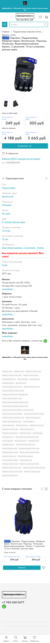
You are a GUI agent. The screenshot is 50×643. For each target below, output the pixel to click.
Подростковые (8, 187)
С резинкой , (30, 247)
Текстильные (7, 196)
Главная (5, 31)
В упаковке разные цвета (13, 222)
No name (6, 213)
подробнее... (8, 289)
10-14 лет (6, 230)
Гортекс (40, 247)
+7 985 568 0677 (13, 602)
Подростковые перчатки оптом (27, 31)
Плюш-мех (7, 204)
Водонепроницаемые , (13, 247)
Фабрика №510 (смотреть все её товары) (21, 158)
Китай (4, 264)
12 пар (5, 239)
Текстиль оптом (9, 34)
